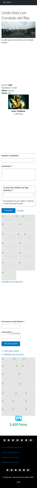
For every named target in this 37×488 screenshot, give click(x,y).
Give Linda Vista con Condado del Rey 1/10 (2, 82)
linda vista (19, 281)
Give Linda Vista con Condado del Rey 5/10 (9, 82)
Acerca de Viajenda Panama (12, 447)
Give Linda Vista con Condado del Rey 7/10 (13, 82)
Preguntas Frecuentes (10, 457)
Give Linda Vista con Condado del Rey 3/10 (6, 82)
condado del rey (8, 281)
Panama (11, 90)
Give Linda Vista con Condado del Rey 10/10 (18, 82)
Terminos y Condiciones (11, 452)
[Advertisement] (18, 62)
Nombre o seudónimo (10, 155)
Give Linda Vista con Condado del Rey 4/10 (8, 82)
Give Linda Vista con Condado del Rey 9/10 (16, 82)
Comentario (7, 166)
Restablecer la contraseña (14, 354)
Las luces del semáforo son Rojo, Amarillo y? (16, 189)
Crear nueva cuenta (11, 351)
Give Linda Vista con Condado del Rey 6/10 (11, 82)
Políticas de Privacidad (10, 462)
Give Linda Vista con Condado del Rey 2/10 (4, 82)
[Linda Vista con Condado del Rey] (18, 37)
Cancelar (20, 210)
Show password (15, 333)
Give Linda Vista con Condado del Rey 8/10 (15, 82)
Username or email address (13, 321)
